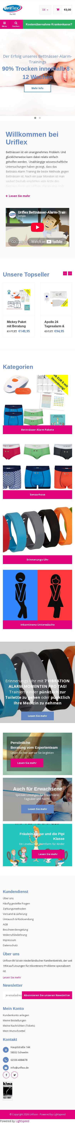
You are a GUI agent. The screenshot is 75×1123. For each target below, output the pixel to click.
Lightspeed (59, 1114)
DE (44, 9)
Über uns (8, 898)
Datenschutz (10, 945)
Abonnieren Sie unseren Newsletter (47, 995)
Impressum (9, 940)
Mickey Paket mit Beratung (16, 324)
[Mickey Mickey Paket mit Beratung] (18, 299)
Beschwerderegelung (15, 929)
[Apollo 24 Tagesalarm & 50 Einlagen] (56, 299)
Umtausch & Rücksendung (18, 919)
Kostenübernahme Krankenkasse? (49, 24)
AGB (5, 924)
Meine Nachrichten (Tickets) (19, 1025)
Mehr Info (37, 88)
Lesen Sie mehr (37, 716)
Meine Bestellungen (14, 1020)
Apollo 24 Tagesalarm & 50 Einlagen (54, 324)
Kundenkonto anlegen (16, 1015)
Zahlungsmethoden (14, 908)
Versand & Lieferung (15, 914)
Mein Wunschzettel (14, 1031)
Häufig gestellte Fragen (16, 903)
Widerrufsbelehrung (15, 935)
